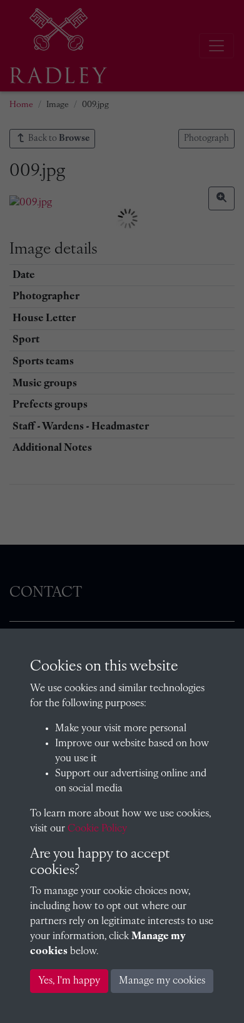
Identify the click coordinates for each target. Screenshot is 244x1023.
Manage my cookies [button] (162, 981)
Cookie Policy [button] (97, 829)
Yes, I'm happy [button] (69, 981)
